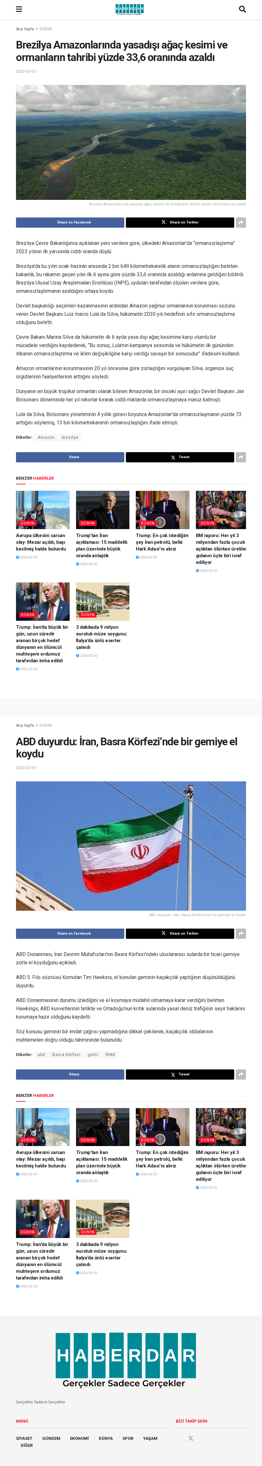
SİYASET (24, 1438)
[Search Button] (242, 9)
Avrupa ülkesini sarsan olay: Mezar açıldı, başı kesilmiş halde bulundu (41, 542)
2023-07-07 (26, 71)
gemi (93, 1054)
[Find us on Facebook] (178, 1438)
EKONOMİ (79, 1438)
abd (41, 1054)
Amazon (46, 437)
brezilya (70, 437)
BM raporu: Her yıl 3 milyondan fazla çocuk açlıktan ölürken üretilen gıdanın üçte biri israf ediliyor (222, 549)
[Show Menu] (19, 9)
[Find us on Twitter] (191, 1438)
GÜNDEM (51, 1438)
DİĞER (27, 1445)
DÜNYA (46, 29)
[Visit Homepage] (131, 9)
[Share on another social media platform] (241, 222)
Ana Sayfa (25, 29)
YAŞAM (150, 1438)
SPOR (127, 1438)
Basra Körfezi (66, 1054)
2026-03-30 (28, 557)
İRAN (110, 1054)
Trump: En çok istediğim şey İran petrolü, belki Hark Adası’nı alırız (162, 542)
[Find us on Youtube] (203, 1438)
